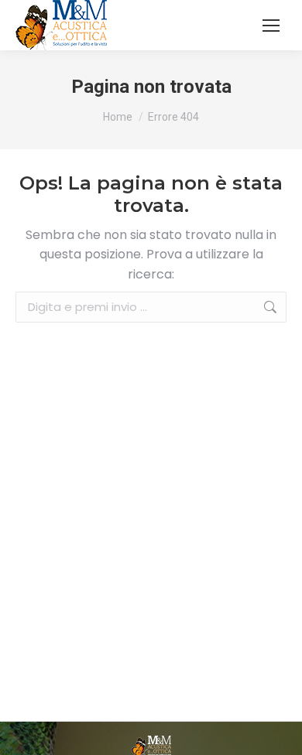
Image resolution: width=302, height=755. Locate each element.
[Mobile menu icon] (271, 25)
